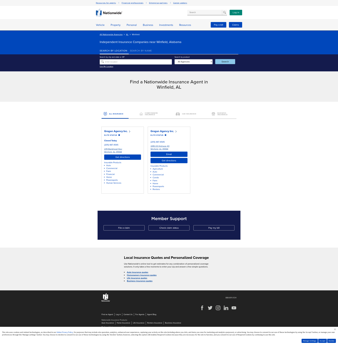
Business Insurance (173, 323)
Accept (322, 341)
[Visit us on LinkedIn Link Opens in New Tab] (226, 310)
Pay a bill (218, 24)
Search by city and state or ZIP (112, 57)
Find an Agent (107, 314)
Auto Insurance (108, 323)
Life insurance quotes (137, 278)
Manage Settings (309, 341)
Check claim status (174, 228)
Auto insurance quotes (137, 272)
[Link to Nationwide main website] (109, 16)
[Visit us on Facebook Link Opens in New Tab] (202, 310)
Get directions (122, 157)
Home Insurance (123, 323)
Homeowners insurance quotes (142, 275)
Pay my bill (221, 228)
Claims (235, 24)
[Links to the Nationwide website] (106, 301)
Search (225, 61)
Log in (236, 12)
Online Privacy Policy (65, 332)
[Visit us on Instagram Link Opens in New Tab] (218, 310)
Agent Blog (151, 314)
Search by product (182, 57)
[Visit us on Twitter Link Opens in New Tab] (210, 310)
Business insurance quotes (139, 281)
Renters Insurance (154, 323)
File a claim (131, 228)
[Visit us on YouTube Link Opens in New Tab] (233, 310)
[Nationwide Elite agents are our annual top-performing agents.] (118, 135)
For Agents (139, 314)
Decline (331, 341)
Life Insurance (138, 323)
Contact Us (128, 314)
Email (169, 154)
